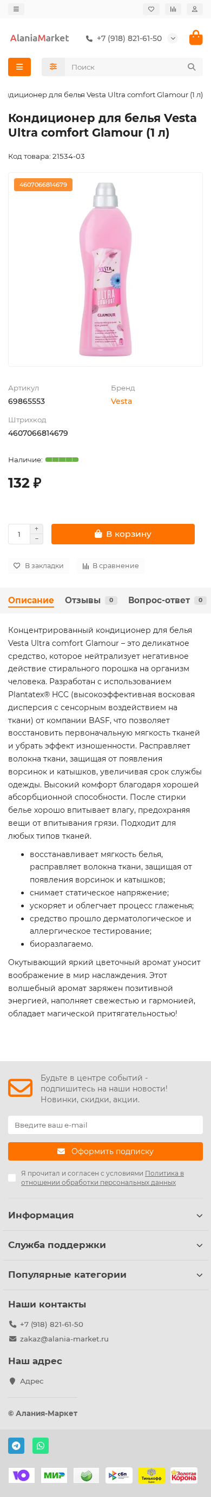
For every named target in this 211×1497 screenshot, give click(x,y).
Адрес (32, 1381)
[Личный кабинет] (195, 9)
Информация (41, 1215)
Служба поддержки (57, 1244)
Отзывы (89, 600)
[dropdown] (16, 9)
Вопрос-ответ (165, 600)
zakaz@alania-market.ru (64, 1338)
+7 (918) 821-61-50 (51, 1324)
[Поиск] (191, 67)
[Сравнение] (173, 9)
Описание (31, 600)
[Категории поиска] (53, 67)
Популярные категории (67, 1274)
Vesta (121, 401)
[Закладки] (151, 9)
